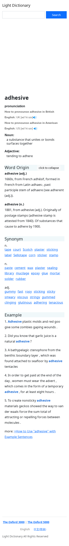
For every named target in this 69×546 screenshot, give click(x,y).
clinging (10, 302)
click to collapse (49, 168)
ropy (28, 291)
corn (32, 255)
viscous (22, 297)
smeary (10, 297)
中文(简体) (40, 529)
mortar (55, 273)
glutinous (25, 302)
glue (45, 273)
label (8, 255)
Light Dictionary (16, 5)
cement (20, 268)
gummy (10, 291)
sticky (51, 291)
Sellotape (20, 255)
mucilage (22, 273)
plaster (39, 249)
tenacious (56, 302)
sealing (52, 268)
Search (56, 15)
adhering (40, 302)
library (9, 273)
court (17, 249)
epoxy (35, 273)
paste (9, 268)
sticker (42, 255)
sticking (52, 249)
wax (30, 268)
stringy (35, 297)
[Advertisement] (34, 55)
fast (20, 291)
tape (8, 249)
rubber (21, 279)
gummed (48, 297)
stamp (53, 255)
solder (9, 279)
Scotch (28, 249)
